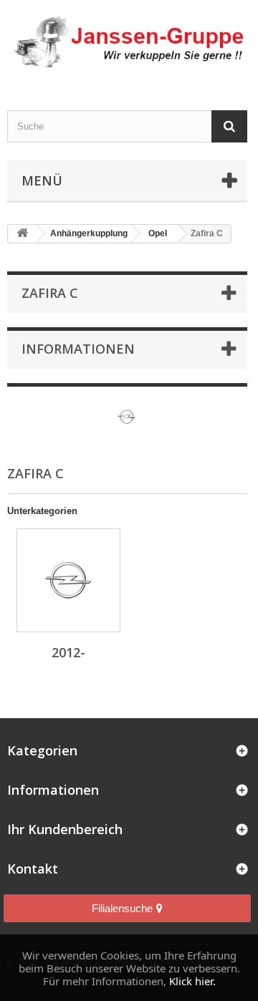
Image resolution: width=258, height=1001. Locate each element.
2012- (68, 652)
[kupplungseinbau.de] (127, 42)
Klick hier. (192, 981)
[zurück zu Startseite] (22, 234)
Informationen (78, 348)
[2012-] (68, 580)
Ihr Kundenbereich (65, 829)
